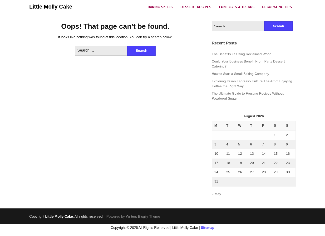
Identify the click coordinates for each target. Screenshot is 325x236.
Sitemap (207, 228)
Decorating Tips (277, 7)
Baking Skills (160, 7)
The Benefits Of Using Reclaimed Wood (241, 54)
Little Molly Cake (50, 7)
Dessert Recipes (196, 7)
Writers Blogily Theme (143, 216)
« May (216, 194)
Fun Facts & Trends (237, 7)
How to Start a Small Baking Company (240, 74)
